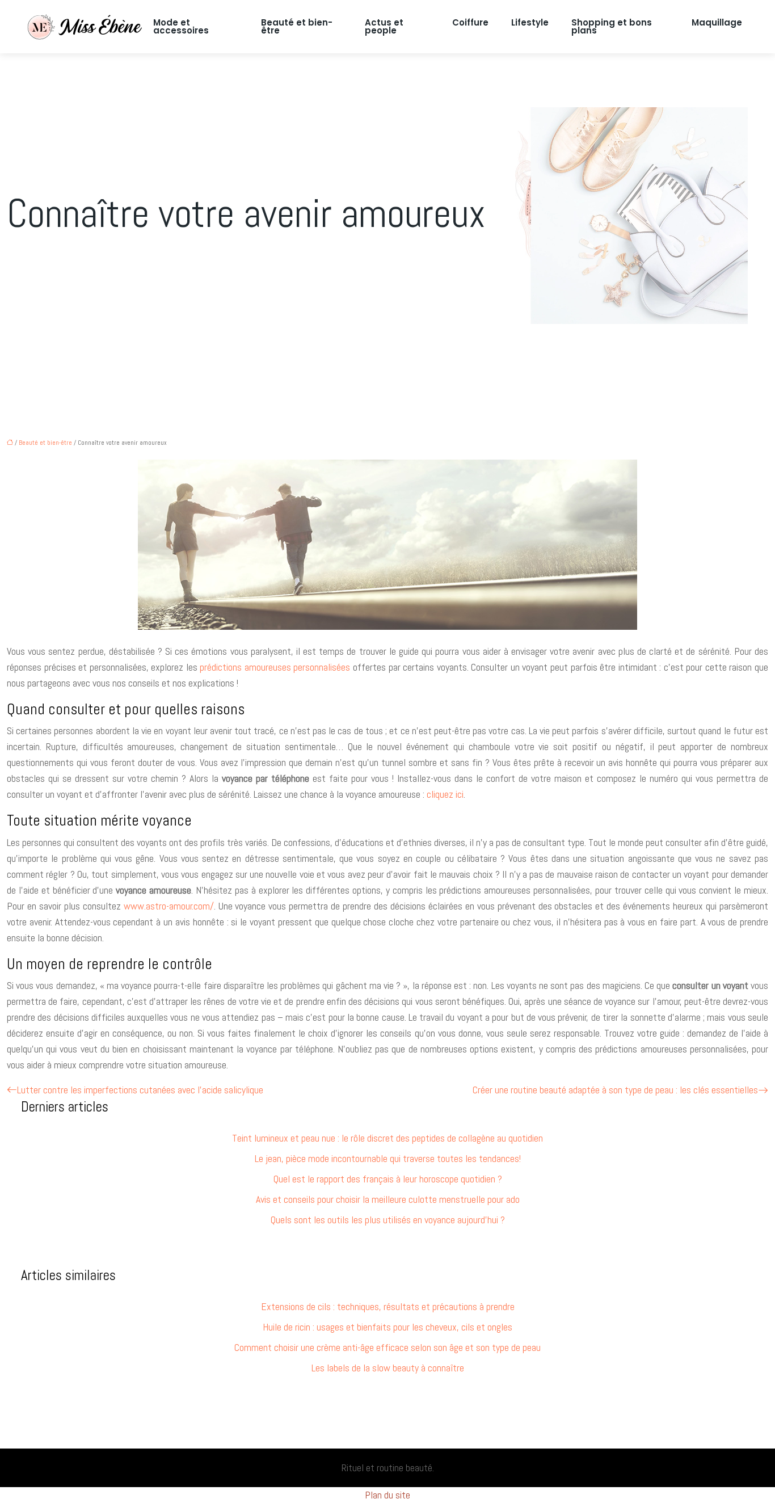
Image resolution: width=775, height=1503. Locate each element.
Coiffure (470, 22)
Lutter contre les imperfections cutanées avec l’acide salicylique (140, 1089)
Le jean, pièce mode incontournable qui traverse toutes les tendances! (388, 1158)
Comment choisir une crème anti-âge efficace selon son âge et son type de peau (387, 1347)
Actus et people (384, 26)
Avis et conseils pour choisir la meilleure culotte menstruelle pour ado (388, 1199)
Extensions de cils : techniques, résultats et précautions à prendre (388, 1306)
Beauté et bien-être (296, 26)
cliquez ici (445, 794)
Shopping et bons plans (611, 26)
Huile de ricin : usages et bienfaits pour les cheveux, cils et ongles (387, 1326)
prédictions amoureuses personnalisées (275, 666)
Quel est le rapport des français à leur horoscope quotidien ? (387, 1178)
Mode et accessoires (181, 26)
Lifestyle (530, 22)
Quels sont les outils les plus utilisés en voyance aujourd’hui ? (388, 1219)
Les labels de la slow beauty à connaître (387, 1367)
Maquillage (717, 22)
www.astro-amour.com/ (169, 905)
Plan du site (387, 1494)
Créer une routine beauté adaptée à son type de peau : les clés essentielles (615, 1089)
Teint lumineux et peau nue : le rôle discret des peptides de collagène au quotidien (387, 1137)
